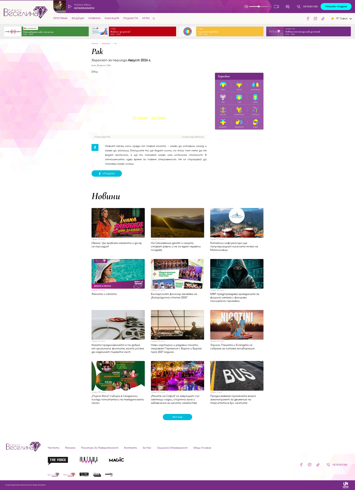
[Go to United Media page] (346, 485)
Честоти (53, 448)
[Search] (154, 18)
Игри (145, 18)
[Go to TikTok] (322, 18)
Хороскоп (224, 76)
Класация (112, 18)
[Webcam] (276, 6)
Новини (94, 18)
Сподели (108, 174)
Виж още (177, 417)
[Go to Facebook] (308, 18)
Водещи (78, 18)
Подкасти (130, 18)
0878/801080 (310, 6)
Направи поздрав (336, 6)
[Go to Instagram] (315, 18)
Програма (60, 18)
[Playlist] (287, 6)
